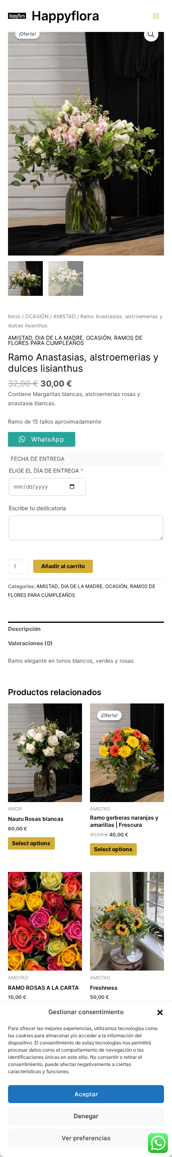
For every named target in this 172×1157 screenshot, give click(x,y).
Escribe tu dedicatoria (37, 508)
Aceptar (86, 1094)
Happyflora (65, 16)
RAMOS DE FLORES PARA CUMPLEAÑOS (75, 341)
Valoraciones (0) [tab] (30, 643)
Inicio (14, 316)
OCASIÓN (36, 316)
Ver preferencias (86, 1138)
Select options (31, 843)
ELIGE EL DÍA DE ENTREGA (46, 470)
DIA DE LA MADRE (59, 338)
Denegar (86, 1116)
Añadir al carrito (63, 566)
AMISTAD (64, 316)
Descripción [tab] (24, 629)
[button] (160, 1012)
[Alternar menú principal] (156, 16)
